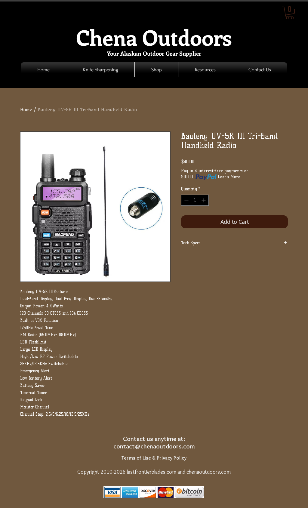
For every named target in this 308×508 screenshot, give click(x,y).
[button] (156, 69)
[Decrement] (185, 200)
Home (26, 109)
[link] (289, 13)
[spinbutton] (194, 200)
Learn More (229, 177)
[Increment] (204, 200)
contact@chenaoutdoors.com (154, 446)
